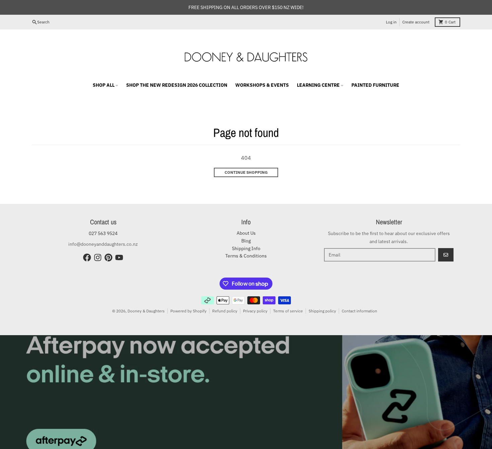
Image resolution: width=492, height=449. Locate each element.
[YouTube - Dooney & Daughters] (119, 257)
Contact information (359, 310)
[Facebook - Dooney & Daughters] (87, 257)
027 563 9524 (103, 233)
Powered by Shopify (188, 310)
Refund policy (224, 310)
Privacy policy (255, 310)
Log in (391, 21)
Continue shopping (246, 172)
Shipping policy (322, 310)
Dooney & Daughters (146, 310)
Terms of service (288, 310)
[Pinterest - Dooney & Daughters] (108, 257)
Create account (415, 21)
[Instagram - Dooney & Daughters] (98, 257)
